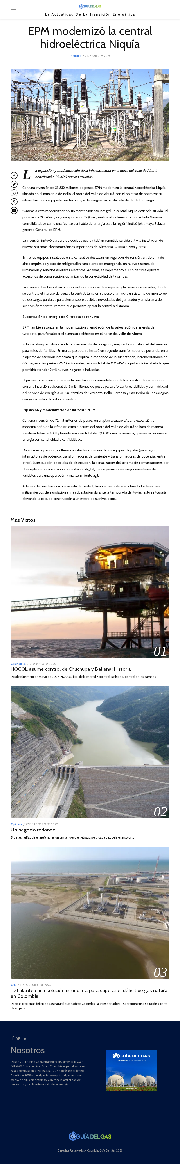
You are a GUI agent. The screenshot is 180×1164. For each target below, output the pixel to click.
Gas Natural (18, 663)
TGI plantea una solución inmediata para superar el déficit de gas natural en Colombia (90, 993)
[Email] (14, 210)
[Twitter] (18, 1037)
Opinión (16, 824)
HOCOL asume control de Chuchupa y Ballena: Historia (71, 669)
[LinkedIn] (24, 1037)
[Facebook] (13, 1037)
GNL (13, 985)
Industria (75, 55)
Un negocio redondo (33, 830)
